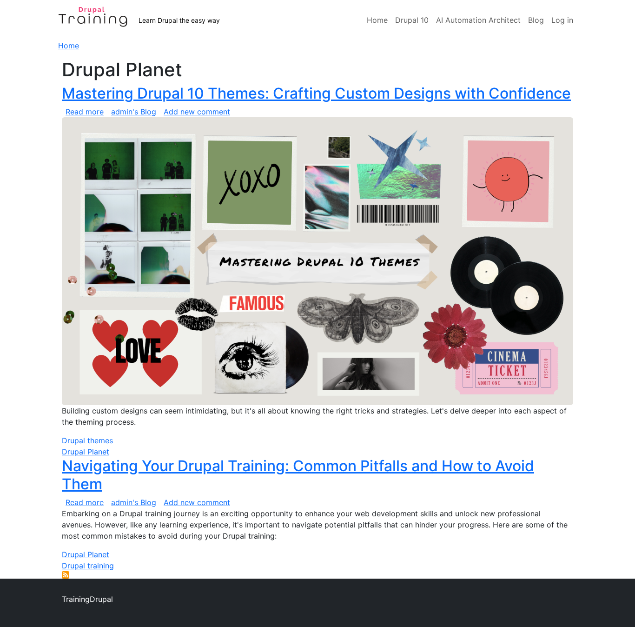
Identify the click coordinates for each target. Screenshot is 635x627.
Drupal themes (87, 440)
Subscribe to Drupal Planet (65, 575)
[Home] (98, 20)
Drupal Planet (85, 451)
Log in (562, 20)
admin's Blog (133, 111)
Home (377, 20)
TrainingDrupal (87, 599)
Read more (85, 111)
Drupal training (88, 565)
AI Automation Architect (478, 20)
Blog (536, 20)
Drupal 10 (412, 20)
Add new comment (197, 111)
